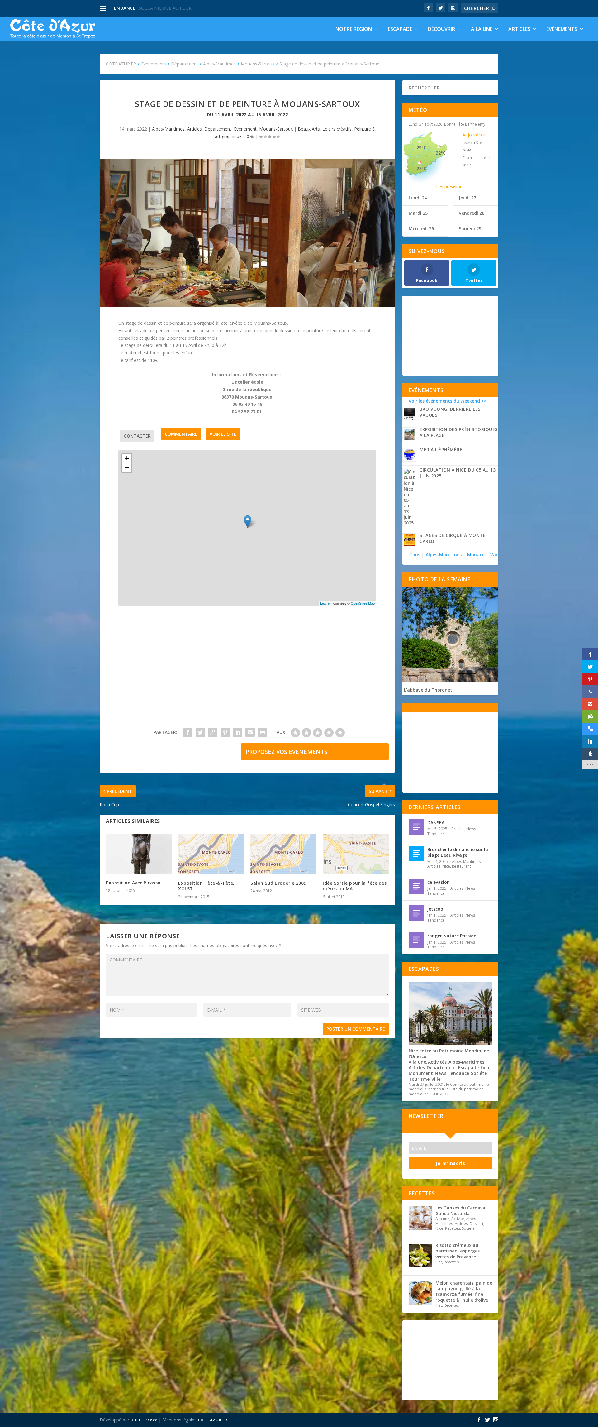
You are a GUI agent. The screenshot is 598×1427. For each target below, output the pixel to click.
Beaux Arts (309, 129)
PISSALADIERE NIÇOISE (163, 8)
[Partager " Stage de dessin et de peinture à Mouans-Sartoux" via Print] (262, 732)
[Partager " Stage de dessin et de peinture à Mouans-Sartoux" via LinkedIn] (237, 732)
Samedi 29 (470, 229)
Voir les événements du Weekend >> (447, 401)
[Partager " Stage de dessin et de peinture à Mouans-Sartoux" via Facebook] (188, 732)
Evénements (561, 29)
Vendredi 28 (471, 213)
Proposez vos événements (286, 751)
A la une (481, 29)
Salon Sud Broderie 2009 (278, 883)
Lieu (485, 1067)
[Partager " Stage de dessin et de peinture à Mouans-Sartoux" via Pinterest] (225, 732)
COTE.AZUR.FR (212, 1420)
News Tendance (452, 1073)
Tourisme (419, 1079)
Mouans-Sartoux (276, 129)
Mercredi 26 (421, 229)
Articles (519, 29)
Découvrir (441, 29)
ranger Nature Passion (452, 936)
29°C (421, 148)
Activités (437, 1062)
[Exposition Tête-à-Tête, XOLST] (211, 854)
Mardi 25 (418, 213)
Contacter (137, 436)
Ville (435, 1079)
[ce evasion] (416, 886)
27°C (421, 168)
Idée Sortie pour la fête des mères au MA (355, 886)
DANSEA (435, 823)
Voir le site (223, 434)
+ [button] (127, 458)
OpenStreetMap (363, 603)
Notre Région (353, 29)
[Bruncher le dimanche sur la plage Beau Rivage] (416, 853)
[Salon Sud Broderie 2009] (283, 854)
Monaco (476, 555)
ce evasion (438, 882)
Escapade (400, 29)
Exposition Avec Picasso (133, 883)
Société (479, 1073)
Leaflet (325, 603)
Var (494, 555)
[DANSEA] (416, 827)
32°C (441, 153)
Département (217, 129)
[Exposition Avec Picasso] (139, 854)
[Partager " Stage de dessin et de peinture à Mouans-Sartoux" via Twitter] (200, 732)
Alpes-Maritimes (168, 129)
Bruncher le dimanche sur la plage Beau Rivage (457, 852)
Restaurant (461, 866)
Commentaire (181, 434)
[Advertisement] (247, 669)
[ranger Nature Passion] (416, 940)
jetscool (435, 909)
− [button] (127, 468)
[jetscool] (416, 913)
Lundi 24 (418, 198)
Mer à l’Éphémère (441, 450)
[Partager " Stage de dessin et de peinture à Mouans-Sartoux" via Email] (250, 732)
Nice (446, 866)
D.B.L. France (144, 1420)
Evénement (245, 129)
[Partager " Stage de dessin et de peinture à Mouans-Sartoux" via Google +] (212, 732)
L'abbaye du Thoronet (428, 690)
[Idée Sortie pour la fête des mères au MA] (356, 854)
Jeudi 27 (467, 198)
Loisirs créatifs (337, 129)
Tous (415, 555)
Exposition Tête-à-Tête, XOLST (206, 886)
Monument (421, 1073)
